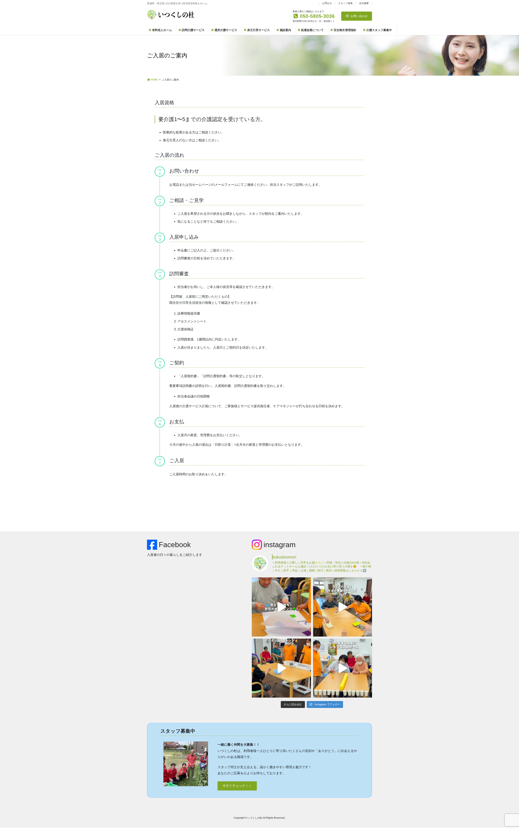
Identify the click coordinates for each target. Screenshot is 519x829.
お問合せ (327, 3)
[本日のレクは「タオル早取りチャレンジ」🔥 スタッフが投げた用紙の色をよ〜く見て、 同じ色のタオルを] (342, 606)
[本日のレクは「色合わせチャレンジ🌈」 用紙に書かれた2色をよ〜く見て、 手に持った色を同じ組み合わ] (281, 606)
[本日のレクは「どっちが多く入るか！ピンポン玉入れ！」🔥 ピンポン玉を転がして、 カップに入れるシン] (342, 668)
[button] (237, 785)
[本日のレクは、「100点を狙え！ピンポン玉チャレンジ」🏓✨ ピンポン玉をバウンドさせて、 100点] (281, 668)
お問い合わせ (359, 16)
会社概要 (364, 3)
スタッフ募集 (345, 3)
